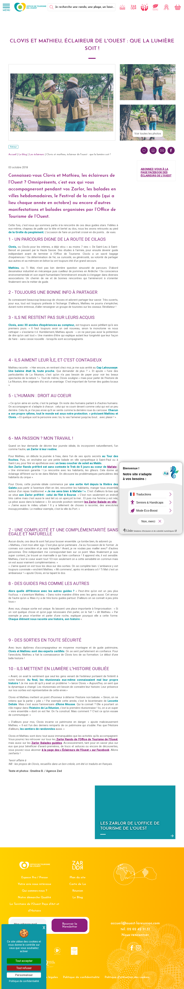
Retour (13, 147)
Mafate (112, 466)
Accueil (12, 154)
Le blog (23, 154)
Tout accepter (24, 961)
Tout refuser (24, 968)
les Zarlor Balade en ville (100, 501)
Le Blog (77, 897)
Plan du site (78, 877)
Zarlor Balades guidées (46, 743)
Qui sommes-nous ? (34, 890)
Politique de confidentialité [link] (24, 981)
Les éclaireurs (36, 154)
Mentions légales (46, 977)
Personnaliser (24, 975)
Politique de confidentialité (81, 977)
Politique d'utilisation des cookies (127, 977)
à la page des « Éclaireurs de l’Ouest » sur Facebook (75, 750)
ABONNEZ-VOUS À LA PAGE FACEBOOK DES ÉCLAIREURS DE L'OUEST (156, 172)
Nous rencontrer (135, 935)
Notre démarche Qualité (34, 897)
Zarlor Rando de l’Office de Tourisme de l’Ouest (87, 739)
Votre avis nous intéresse (34, 884)
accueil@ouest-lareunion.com (135, 923)
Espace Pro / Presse (34, 877)
